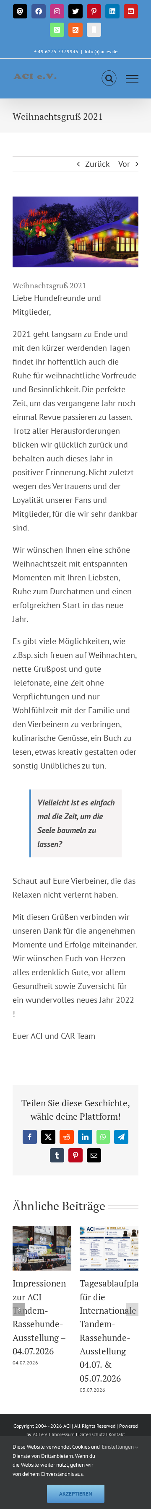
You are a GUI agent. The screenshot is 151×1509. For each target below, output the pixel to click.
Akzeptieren (75, 1493)
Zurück (97, 163)
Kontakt (117, 1434)
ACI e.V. (40, 1434)
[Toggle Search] (109, 78)
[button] (19, 1309)
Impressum (64, 1434)
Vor (124, 163)
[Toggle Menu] (132, 79)
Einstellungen (118, 1446)
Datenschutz (91, 1434)
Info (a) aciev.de (101, 51)
